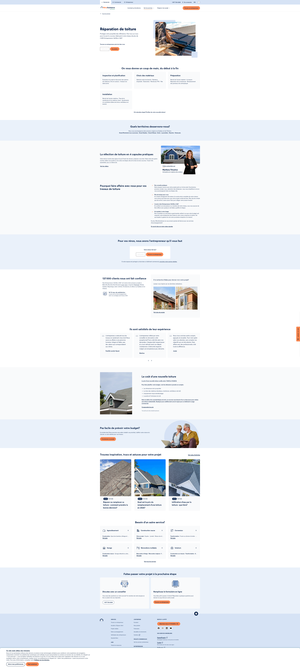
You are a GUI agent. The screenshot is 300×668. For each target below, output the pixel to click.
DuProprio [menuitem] (160, 647)
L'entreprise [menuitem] (137, 619)
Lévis (125, 285)
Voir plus (105, 538)
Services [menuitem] (113, 619)
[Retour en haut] (196, 614)
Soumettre (115, 49)
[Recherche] (199, 2)
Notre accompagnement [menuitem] (117, 631)
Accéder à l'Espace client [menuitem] (117, 625)
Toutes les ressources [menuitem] (116, 645)
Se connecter (188, 2)
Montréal (136, 285)
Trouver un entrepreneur (191, 8)
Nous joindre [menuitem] (137, 625)
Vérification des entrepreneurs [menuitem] (118, 635)
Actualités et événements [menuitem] (140, 631)
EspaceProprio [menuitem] (161, 637)
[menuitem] (105, 2)
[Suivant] (151, 360)
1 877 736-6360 (176, 2)
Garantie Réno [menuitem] (114, 638)
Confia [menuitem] (159, 642)
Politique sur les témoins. (42, 660)
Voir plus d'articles (194, 455)
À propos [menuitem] (136, 622)
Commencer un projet (108, 439)
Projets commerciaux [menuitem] (140, 639)
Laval (122, 285)
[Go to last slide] (148, 360)
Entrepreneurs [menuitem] (138, 646)
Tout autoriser (32, 664)
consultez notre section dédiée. (168, 261)
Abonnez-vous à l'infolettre (167, 624)
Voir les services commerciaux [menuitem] (141, 642)
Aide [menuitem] (112, 642)
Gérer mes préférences (15, 664)
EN (194, 2)
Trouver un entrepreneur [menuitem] (117, 622)
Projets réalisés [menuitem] (114, 628)
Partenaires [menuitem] (136, 628)
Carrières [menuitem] (136, 635)
